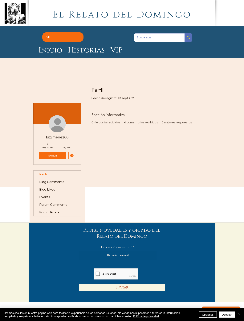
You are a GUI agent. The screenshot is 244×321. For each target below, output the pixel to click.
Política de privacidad (146, 316)
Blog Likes (47, 189)
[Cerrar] (239, 314)
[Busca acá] (188, 37)
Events (44, 197)
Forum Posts (49, 212)
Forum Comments (53, 205)
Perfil (43, 174)
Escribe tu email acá (116, 247)
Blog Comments (51, 182)
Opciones (208, 314)
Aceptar (227, 314)
